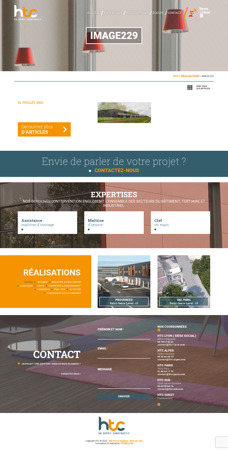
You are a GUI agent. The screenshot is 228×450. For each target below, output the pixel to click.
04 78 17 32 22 (165, 341)
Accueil (93, 12)
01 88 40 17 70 (165, 371)
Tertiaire (42, 282)
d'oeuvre (96, 222)
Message (105, 369)
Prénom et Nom (111, 329)
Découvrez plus (37, 129)
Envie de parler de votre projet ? (114, 163)
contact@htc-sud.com (170, 389)
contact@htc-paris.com (171, 374)
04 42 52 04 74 (165, 386)
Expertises (113, 13)
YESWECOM (126, 443)
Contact (175, 13)
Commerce (43, 289)
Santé (40, 285)
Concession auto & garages (64, 293)
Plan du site (136, 441)
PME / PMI (59, 289)
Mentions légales (118, 441)
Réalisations (137, 13)
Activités (75, 289)
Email (103, 348)
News (204, 9)
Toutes (28, 282)
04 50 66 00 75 (165, 356)
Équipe (158, 13)
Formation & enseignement (65, 285)
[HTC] (27, 12)
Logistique (26, 285)
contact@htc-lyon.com (171, 344)
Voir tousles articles (203, 87)
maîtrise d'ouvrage (37, 222)
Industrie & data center (66, 282)
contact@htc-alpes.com (171, 359)
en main (161, 222)
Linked (205, 12)
